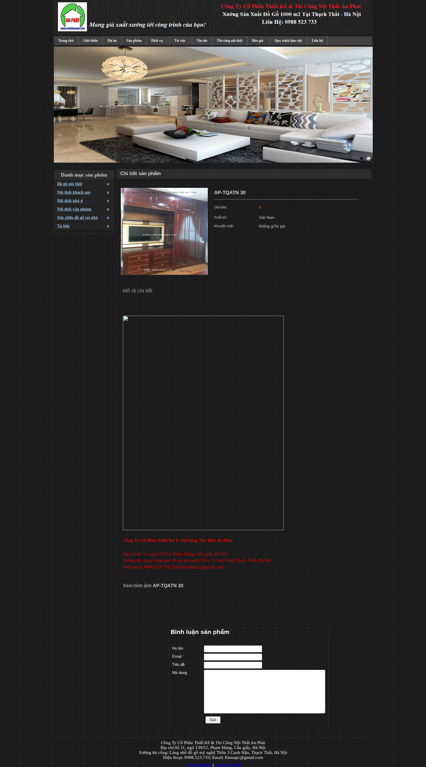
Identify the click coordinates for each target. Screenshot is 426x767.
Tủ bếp (63, 226)
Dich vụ (157, 41)
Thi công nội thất (230, 41)
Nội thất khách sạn (73, 192)
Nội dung (179, 672)
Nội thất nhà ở (70, 201)
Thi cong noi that (198, 765)
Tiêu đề (178, 664)
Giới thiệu (90, 41)
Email (178, 656)
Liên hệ (317, 41)
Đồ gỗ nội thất (69, 184)
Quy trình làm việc (288, 41)
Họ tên (177, 648)
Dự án (112, 41)
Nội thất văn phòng (74, 209)
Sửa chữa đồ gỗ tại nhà (77, 217)
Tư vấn (179, 41)
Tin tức (202, 41)
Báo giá (257, 41)
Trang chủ (66, 41)
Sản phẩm (134, 41)
